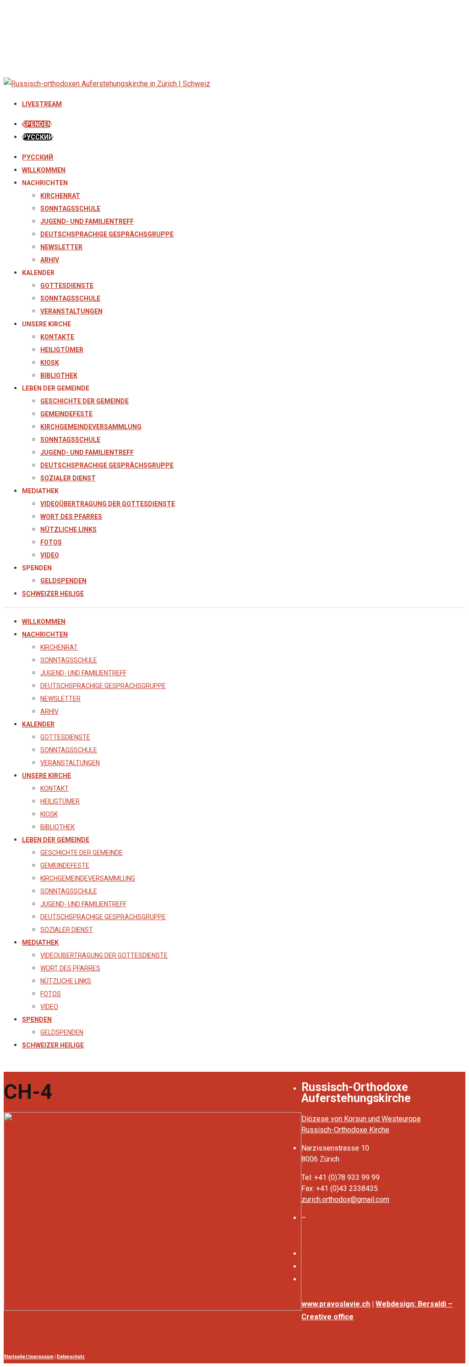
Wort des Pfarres (71, 516)
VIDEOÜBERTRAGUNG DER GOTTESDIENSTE (107, 503)
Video (49, 555)
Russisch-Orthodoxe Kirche (345, 1129)
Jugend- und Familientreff (87, 221)
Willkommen (43, 170)
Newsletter (61, 247)
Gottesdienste (66, 285)
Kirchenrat (60, 195)
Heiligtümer (61, 349)
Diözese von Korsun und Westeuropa (360, 1118)
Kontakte (57, 337)
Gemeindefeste (66, 414)
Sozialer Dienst (68, 478)
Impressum (41, 1356)
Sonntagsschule (70, 208)
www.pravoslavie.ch (335, 1304)
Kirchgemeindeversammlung (91, 426)
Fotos (51, 542)
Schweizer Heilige (53, 593)
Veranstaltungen (71, 311)
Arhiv (49, 260)
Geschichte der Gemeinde (84, 401)
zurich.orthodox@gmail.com (345, 1199)
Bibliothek (58, 375)
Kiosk (49, 362)
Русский (37, 157)
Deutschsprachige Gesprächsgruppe (107, 234)
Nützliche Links (68, 529)
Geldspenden (63, 580)
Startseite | (16, 1356)
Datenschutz (71, 1356)
